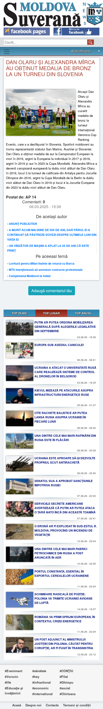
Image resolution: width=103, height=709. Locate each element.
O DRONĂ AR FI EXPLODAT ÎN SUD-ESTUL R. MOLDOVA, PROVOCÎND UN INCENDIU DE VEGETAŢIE (65, 530)
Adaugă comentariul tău (51, 290)
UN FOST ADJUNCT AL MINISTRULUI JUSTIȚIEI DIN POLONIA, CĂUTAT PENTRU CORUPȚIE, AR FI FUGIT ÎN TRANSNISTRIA (63, 643)
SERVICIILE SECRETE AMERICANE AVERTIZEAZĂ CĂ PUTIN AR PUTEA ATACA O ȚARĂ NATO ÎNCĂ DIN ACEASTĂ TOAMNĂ (65, 507)
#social (65, 688)
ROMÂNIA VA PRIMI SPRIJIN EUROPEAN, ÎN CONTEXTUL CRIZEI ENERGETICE (64, 619)
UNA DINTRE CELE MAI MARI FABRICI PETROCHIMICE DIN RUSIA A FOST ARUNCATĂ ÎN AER (60, 553)
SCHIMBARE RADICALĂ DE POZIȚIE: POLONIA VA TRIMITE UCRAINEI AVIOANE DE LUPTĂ (63, 598)
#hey (35, 676)
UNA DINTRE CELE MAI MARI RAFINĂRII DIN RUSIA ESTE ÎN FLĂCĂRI (65, 437)
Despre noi (33, 705)
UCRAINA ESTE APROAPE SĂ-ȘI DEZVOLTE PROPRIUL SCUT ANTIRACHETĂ (64, 460)
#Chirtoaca (67, 694)
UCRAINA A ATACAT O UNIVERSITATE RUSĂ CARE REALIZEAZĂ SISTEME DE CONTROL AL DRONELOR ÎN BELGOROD (65, 371)
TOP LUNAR (51, 313)
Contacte (52, 705)
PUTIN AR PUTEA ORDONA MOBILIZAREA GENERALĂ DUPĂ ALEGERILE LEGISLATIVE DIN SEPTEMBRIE (65, 326)
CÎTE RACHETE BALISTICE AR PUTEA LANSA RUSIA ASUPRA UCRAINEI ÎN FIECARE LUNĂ (60, 417)
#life (8, 682)
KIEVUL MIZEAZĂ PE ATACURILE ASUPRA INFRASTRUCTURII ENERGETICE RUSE (63, 392)
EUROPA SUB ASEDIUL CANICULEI (59, 345)
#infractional (41, 682)
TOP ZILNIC (19, 313)
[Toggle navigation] (6, 52)
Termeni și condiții (77, 705)
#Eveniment (13, 671)
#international (42, 694)
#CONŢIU (66, 671)
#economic (40, 688)
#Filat (64, 676)
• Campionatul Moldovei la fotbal (29, 276)
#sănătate (39, 671)
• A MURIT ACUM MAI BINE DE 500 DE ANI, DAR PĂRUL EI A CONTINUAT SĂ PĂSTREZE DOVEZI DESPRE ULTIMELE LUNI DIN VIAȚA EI (52, 235)
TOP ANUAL (83, 313)
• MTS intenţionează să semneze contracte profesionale (45, 269)
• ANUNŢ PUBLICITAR (22, 223)
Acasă (16, 705)
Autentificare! (81, 51)
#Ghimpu (66, 682)
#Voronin (11, 676)
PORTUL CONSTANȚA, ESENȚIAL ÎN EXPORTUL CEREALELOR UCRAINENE (61, 573)
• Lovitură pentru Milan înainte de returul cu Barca (40, 263)
